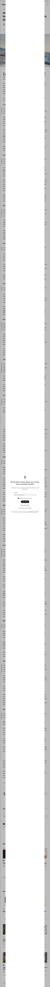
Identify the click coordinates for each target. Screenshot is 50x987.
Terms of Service (30, 511)
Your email (15, 492)
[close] (43, 2)
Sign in (30, 508)
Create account (25, 501)
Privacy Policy (36, 511)
